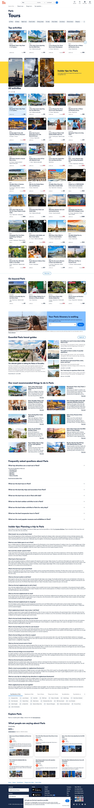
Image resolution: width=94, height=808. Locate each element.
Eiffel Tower (11, 474)
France (14, 782)
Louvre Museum (13, 471)
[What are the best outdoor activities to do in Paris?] (84, 501)
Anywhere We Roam (60, 529)
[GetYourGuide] (4, 3)
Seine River (11, 472)
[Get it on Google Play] (37, 790)
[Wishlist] (75, 2)
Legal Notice (47, 791)
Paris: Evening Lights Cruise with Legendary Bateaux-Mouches (45, 760)
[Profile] (90, 2)
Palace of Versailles (13, 475)
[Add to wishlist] (25, 32)
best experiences (36, 717)
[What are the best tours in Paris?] (84, 483)
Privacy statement (11, 332)
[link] (17, 42)
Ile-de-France (20, 782)
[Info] (14, 92)
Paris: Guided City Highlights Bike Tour (18, 760)
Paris (22, 717)
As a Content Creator (79, 791)
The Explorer (69, 799)
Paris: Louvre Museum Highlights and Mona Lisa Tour (20, 736)
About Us (69, 789)
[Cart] (80, 2)
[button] (17, 42)
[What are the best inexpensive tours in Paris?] (84, 513)
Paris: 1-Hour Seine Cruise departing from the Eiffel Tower (73, 736)
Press (68, 795)
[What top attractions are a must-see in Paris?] (84, 465)
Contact (46, 789)
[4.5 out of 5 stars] (12, 732)
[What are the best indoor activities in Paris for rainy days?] (84, 507)
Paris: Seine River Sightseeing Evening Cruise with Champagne (73, 760)
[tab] (15, 694)
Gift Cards (69, 797)
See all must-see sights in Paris (15, 478)
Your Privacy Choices (49, 795)
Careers (68, 791)
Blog (68, 793)
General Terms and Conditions (51, 797)
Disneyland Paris (13, 470)
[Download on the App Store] (37, 795)
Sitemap (46, 801)
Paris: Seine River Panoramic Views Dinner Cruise (47, 736)
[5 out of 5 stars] (20, 739)
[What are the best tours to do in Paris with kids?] (84, 495)
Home (9, 782)
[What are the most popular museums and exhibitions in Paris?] (84, 519)
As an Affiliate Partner (79, 793)
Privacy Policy (47, 793)
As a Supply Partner (79, 789)
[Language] (85, 2)
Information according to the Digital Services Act (54, 799)
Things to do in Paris (29, 782)
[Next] (85, 42)
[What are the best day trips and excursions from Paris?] (84, 489)
